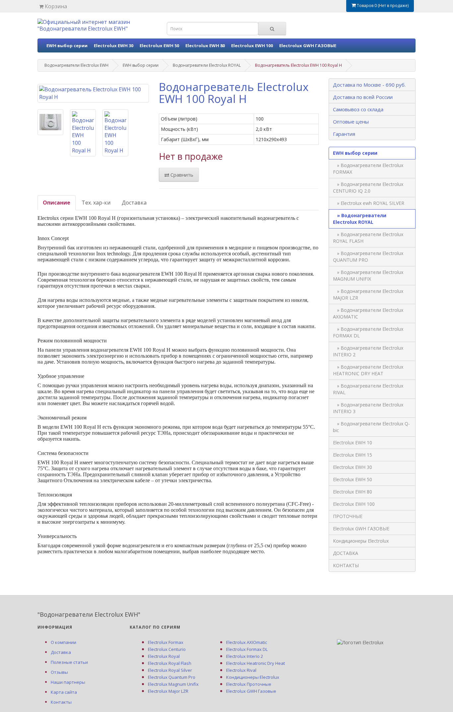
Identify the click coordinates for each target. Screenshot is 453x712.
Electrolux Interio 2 (244, 656)
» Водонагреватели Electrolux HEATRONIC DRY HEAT (368, 370)
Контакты (61, 702)
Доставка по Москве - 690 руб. (369, 84)
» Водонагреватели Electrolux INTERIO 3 (368, 407)
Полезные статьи (69, 662)
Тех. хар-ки (96, 202)
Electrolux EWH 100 (252, 45)
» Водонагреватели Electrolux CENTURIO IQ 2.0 (368, 187)
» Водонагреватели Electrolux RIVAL (368, 389)
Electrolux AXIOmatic (246, 642)
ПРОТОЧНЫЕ (347, 516)
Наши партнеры (68, 682)
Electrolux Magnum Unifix (173, 684)
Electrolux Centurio (167, 649)
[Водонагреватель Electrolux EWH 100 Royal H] (93, 93)
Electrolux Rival (241, 670)
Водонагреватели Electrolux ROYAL (207, 65)
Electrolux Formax (165, 642)
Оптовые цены (351, 121)
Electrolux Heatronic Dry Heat (255, 663)
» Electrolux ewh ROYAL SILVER (368, 203)
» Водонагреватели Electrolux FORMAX (368, 168)
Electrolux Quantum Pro (171, 677)
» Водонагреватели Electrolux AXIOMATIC (368, 313)
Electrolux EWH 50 (159, 45)
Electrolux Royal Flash (169, 663)
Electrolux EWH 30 (113, 45)
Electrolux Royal (164, 656)
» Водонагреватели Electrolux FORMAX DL (368, 332)
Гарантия (344, 134)
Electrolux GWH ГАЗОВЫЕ (307, 45)
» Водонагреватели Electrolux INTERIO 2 (368, 351)
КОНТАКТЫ (346, 565)
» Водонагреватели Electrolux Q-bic (371, 426)
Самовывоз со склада (358, 109)
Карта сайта (64, 692)
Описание (56, 202)
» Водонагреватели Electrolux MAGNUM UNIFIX (368, 275)
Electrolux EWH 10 (352, 442)
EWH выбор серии (67, 45)
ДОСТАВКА (345, 553)
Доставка (134, 202)
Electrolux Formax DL (247, 649)
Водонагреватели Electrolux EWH (76, 65)
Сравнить (181, 174)
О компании (63, 642)
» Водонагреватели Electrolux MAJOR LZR (368, 294)
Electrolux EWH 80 (205, 45)
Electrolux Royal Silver (170, 670)
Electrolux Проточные (248, 684)
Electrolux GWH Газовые (251, 691)
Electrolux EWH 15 (352, 455)
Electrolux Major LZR (168, 691)
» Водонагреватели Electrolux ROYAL (359, 218)
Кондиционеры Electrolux (361, 541)
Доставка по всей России (363, 97)
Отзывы (59, 672)
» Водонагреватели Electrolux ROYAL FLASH (368, 237)
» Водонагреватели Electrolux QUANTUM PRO (368, 256)
